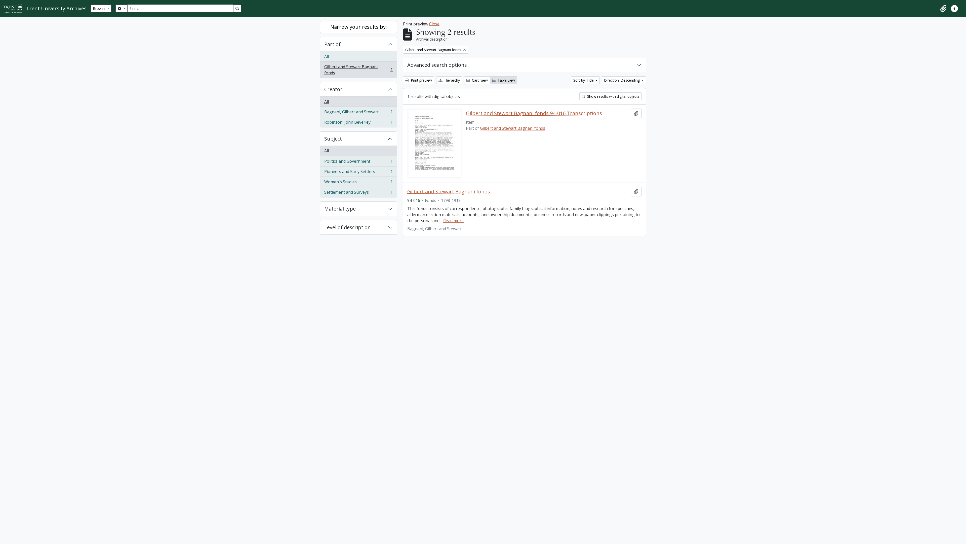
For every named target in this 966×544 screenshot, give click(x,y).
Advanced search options (437, 64)
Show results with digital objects (612, 96)
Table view (506, 80)
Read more (453, 220)
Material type (340, 208)
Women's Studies (358, 183)
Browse (99, 8)
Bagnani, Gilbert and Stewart (358, 113)
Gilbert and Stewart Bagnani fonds (358, 70)
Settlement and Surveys (358, 193)
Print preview (421, 80)
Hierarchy (452, 80)
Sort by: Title (584, 80)
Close (434, 24)
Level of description (347, 227)
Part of (332, 44)
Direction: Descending (622, 80)
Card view (479, 80)
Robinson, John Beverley (358, 123)
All (326, 56)
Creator (333, 89)
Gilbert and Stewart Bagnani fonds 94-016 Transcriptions (534, 113)
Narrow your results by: (358, 26)
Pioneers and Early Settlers (358, 173)
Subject (333, 138)
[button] (943, 8)
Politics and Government (358, 162)
